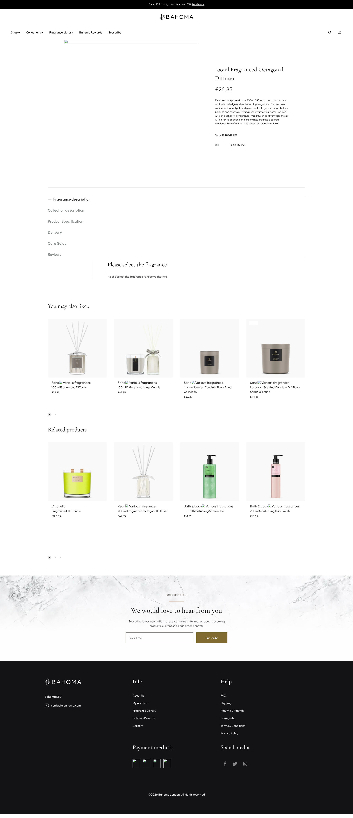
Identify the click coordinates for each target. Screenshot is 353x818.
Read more (198, 4)
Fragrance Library (61, 32)
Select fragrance (63, 396)
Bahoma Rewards (90, 32)
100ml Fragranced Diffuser (68, 387)
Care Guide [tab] (57, 243)
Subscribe (114, 32)
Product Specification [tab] (65, 221)
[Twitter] (235, 763)
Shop (14, 32)
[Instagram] (245, 763)
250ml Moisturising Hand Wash (270, 511)
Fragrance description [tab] (71, 199)
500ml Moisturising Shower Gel (204, 511)
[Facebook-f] (225, 763)
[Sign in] (340, 32)
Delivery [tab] (55, 232)
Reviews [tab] (54, 254)
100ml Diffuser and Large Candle (139, 387)
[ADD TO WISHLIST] (101, 324)
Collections (33, 32)
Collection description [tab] (66, 210)
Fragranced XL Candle (66, 511)
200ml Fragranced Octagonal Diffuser (143, 511)
